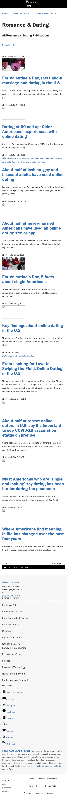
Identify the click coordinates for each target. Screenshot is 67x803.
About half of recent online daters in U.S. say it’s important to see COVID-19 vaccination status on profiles (31, 428)
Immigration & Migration (15, 618)
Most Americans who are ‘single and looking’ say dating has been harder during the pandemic (33, 483)
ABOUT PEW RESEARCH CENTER (16, 751)
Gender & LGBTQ (11, 643)
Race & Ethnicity (10, 624)
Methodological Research (15, 680)
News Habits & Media (13, 673)
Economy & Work (11, 654)
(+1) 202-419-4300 (11, 595)
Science (6, 660)
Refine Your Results (10, 45)
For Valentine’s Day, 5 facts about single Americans (28, 279)
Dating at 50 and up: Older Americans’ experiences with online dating (29, 131)
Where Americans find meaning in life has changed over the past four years (33, 533)
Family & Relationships (14, 647)
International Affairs (12, 611)
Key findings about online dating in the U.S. (32, 328)
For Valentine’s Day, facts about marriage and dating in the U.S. (32, 80)
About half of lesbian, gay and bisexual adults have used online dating (33, 174)
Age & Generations (12, 637)
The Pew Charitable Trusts (47, 766)
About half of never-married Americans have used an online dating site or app (31, 228)
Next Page (58, 563)
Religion (6, 630)
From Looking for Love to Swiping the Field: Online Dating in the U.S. (32, 368)
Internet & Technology (13, 667)
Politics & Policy (10, 605)
